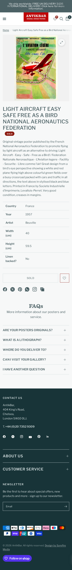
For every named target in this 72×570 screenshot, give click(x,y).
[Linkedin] (50, 437)
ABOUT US (13, 456)
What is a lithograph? (22, 340)
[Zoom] (61, 42)
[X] (12, 289)
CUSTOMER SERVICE (23, 469)
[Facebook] (5, 289)
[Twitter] (15, 437)
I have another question (24, 369)
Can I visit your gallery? (24, 359)
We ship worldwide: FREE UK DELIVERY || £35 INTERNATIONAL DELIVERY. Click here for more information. (36, 6)
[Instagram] (34, 289)
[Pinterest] (20, 289)
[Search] (61, 18)
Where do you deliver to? (25, 350)
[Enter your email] (65, 506)
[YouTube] (33, 437)
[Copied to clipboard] (42, 289)
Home (6, 30)
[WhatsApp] (27, 289)
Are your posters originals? (28, 330)
